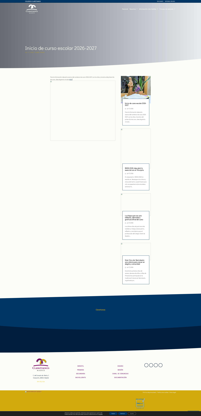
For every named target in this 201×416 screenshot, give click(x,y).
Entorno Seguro (170, 1)
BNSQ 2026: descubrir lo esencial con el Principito (134, 169)
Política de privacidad (149, 392)
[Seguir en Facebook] (156, 365)
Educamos (160, 1)
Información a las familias (147, 9)
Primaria (80, 370)
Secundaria (80, 374)
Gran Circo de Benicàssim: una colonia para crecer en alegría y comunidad (135, 262)
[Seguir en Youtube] (160, 365)
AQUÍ (70, 79)
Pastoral (125, 9)
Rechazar (122, 413)
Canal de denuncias (120, 374)
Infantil (80, 366)
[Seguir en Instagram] (146, 365)
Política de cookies (162, 392)
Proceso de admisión (166, 9)
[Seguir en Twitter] (151, 365)
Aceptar (113, 413)
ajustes (101, 414)
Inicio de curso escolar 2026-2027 (135, 104)
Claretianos (40, 52)
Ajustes (132, 413)
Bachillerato (80, 377)
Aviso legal (173, 392)
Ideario (120, 366)
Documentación (120, 377)
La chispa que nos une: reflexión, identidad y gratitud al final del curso (134, 218)
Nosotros (133, 9)
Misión (120, 370)
